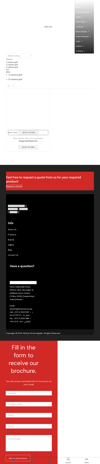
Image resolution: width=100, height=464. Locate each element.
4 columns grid (12, 67)
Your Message (11, 433)
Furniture (79, 51)
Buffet (78, 17)
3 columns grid (12, 65)
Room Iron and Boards (34, 138)
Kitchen (79, 2)
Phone (8, 411)
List (7, 69)
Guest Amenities (82, 36)
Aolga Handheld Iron (28, 141)
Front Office (80, 22)
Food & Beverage (83, 12)
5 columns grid (15, 75)
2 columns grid (12, 62)
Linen (78, 41)
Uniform (79, 46)
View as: (9, 59)
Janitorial (79, 27)
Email (8, 422)
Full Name (10, 389)
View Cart (48, 27)
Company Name (12, 400)
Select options (28, 132)
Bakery (78, 7)
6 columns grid (15, 79)
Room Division (81, 32)
